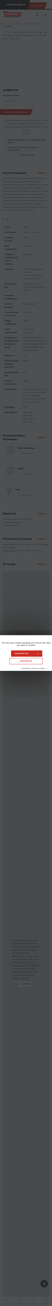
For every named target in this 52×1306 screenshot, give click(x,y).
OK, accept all (22, 653)
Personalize (26, 661)
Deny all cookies (34, 668)
